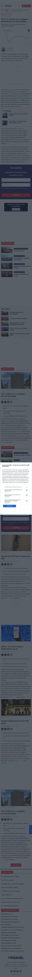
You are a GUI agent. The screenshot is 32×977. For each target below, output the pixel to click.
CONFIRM (9, 506)
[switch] (26, 490)
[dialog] (16, 488)
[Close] (29, 465)
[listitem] (16, 487)
